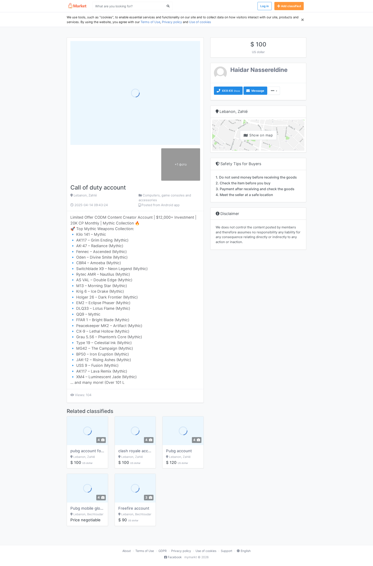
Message (257, 90)
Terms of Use (150, 22)
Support (226, 551)
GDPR (162, 551)
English (246, 551)
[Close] (302, 19)
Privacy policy (172, 22)
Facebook (175, 557)
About (126, 551)
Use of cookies (200, 22)
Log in (264, 6)
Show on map (261, 135)
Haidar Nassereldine (259, 69)
